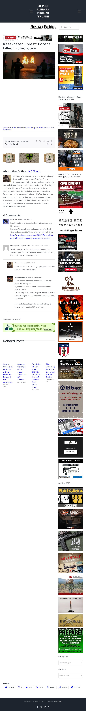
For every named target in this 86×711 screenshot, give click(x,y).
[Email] (47, 144)
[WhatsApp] (51, 141)
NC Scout (8, 128)
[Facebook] (36, 141)
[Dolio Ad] (29, 154)
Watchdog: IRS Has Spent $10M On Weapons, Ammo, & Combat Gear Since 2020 (37, 375)
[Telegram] (51, 144)
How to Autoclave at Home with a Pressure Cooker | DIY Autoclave (7, 373)
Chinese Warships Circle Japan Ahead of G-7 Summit (21, 372)
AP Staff (40, 128)
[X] (40, 141)
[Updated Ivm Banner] (29, 324)
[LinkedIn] (48, 141)
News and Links (49, 128)
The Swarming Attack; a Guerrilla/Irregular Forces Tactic (54, 370)
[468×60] (27, 35)
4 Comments (7, 130)
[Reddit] (44, 141)
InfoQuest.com (57, 701)
